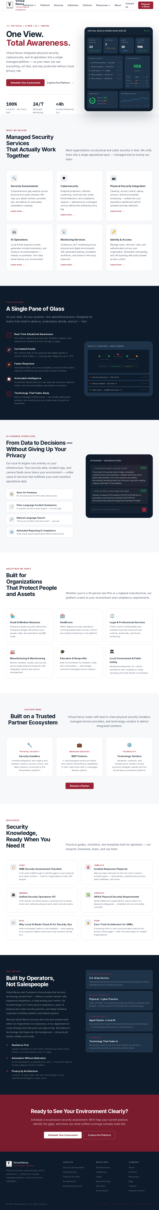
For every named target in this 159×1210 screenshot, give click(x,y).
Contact (132, 1186)
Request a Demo (145, 5)
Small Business (103, 1167)
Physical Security (71, 1176)
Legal (98, 1176)
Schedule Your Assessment (25, 82)
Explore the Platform (60, 82)
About (118, 5)
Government (102, 1190)
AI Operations (69, 1181)
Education (101, 1186)
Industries (73, 5)
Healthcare (101, 1172)
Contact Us (129, 5)
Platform (45, 5)
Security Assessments (73, 1167)
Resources (102, 5)
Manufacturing (103, 1181)
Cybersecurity (70, 1172)
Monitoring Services (72, 1186)
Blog (131, 1181)
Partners (87, 5)
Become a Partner (79, 786)
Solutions (28, 5)
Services (58, 5)
